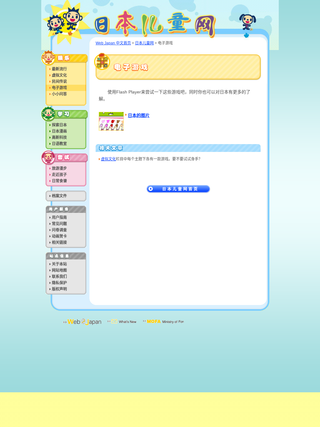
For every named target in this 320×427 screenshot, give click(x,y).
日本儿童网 (161, 23)
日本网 (82, 325)
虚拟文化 (108, 159)
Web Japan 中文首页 (113, 43)
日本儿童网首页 (179, 189)
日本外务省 (163, 325)
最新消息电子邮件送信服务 (122, 325)
